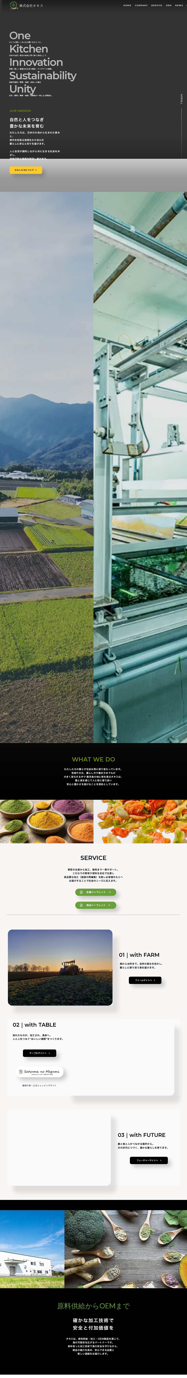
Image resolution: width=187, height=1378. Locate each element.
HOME (127, 5)
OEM (169, 5)
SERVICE (156, 5)
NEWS (179, 5)
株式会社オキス (31, 5)
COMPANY (141, 5)
